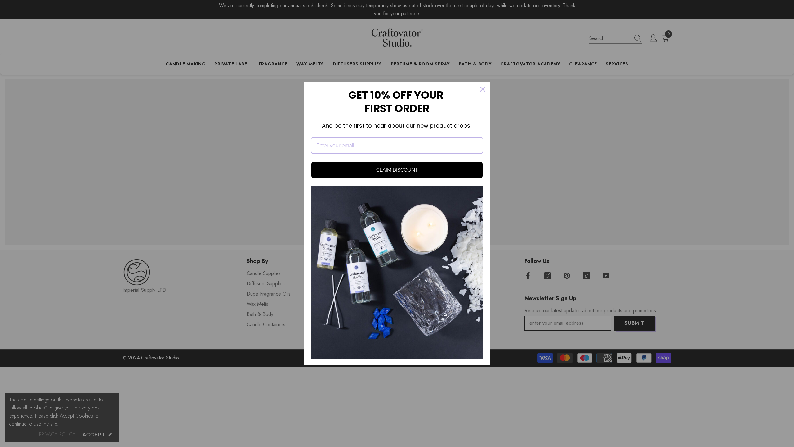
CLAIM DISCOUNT (397, 170)
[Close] (482, 89)
